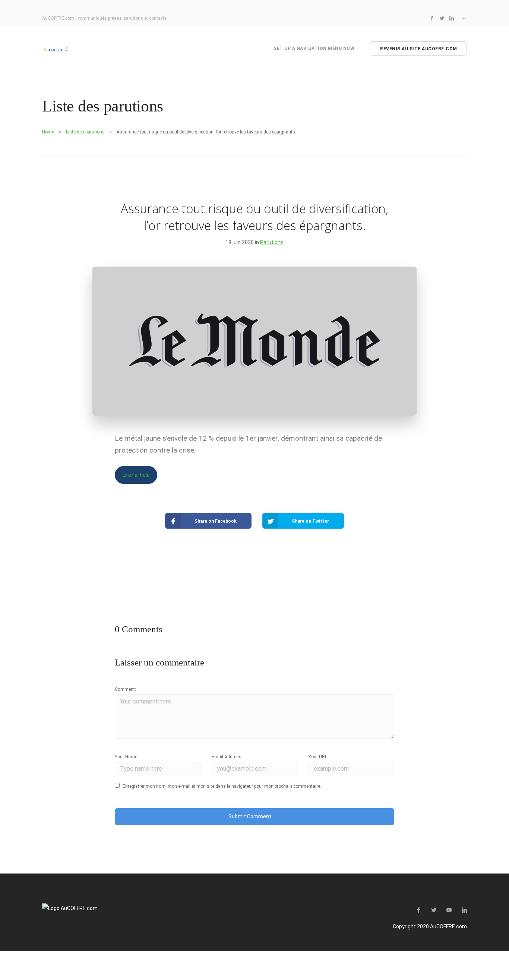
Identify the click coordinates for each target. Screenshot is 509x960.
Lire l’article (136, 475)
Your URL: (318, 756)
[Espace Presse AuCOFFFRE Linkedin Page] (451, 18)
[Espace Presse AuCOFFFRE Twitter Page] (442, 18)
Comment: (125, 689)
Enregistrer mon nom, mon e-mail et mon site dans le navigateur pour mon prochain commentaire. (222, 786)
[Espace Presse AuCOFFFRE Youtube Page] (449, 910)
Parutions (272, 242)
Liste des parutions (85, 132)
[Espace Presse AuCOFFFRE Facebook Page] (432, 18)
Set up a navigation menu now (314, 48)
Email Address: (227, 756)
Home (48, 132)
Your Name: (126, 756)
